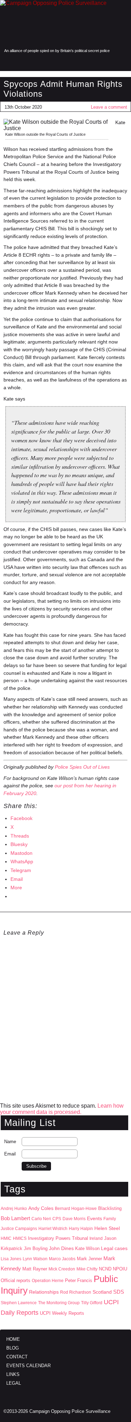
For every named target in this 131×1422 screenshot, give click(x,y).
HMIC (6, 1238)
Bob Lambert (15, 1218)
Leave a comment (109, 107)
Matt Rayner (34, 1269)
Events (94, 1218)
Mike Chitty (87, 1269)
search (21, 62)
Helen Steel (107, 1228)
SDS (118, 1292)
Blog (12, 1348)
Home (13, 1339)
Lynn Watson (35, 1258)
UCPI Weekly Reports (62, 1313)
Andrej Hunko (14, 1208)
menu (8, 62)
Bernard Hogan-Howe (76, 1208)
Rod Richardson (75, 1292)
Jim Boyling (36, 1248)
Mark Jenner (89, 1258)
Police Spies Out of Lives (82, 767)
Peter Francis (78, 1280)
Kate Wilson (87, 1248)
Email (10, 1154)
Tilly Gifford (91, 1302)
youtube (122, 62)
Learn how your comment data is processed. (62, 1109)
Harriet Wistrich (52, 1228)
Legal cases (114, 1248)
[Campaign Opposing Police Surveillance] (65, 23)
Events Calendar (28, 1365)
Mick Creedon (62, 1269)
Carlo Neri (41, 1218)
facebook (92, 62)
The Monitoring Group (59, 1302)
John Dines (61, 1248)
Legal (13, 1383)
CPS (56, 1218)
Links (13, 1374)
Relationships (44, 1292)
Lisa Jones (11, 1258)
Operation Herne (48, 1280)
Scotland (102, 1292)
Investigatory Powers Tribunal (58, 1238)
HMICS (20, 1238)
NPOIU (120, 1269)
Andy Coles (40, 1208)
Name (10, 1141)
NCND (105, 1269)
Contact (17, 1356)
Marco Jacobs (62, 1258)
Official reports (15, 1280)
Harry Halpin (81, 1228)
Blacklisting (110, 1208)
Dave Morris (74, 1218)
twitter (107, 62)
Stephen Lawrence (19, 1302)
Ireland (96, 1238)
